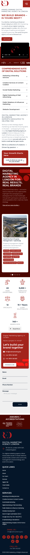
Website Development (12, 262)
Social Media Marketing (12, 259)
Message (5, 391)
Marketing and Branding (12, 256)
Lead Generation (10, 253)
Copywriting (21, 247)
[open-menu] (26, 3)
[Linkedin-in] (17, 537)
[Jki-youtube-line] (21, 537)
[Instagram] (12, 537)
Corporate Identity (11, 250)
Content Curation (11, 247)
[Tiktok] (12, 541)
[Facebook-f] (4, 537)
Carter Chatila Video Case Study (15, 239)
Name (4, 372)
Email (4, 378)
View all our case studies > (11, 205)
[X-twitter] (8, 537)
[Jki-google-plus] (17, 541)
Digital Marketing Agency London (12, 443)
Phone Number (7, 385)
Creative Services (23, 250)
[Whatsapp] (26, 537)
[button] (10, 274)
